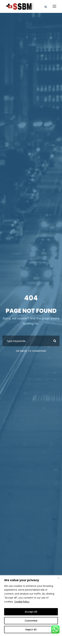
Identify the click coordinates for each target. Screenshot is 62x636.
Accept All (31, 611)
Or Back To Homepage (31, 351)
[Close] (59, 578)
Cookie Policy (21, 601)
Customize (31, 620)
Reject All (31, 629)
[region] (31, 605)
